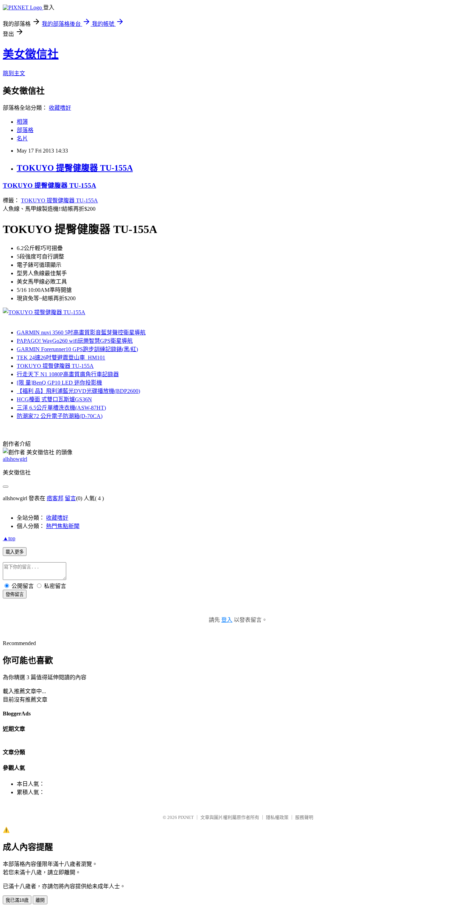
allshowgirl (15, 459)
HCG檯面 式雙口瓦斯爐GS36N (54, 399)
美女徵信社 (31, 54)
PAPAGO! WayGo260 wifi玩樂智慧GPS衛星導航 (75, 341)
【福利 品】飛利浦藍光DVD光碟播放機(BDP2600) (78, 391)
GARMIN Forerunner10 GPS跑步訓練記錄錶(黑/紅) (77, 349)
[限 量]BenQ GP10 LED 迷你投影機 (59, 383)
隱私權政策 (277, 817)
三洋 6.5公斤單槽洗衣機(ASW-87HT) (61, 408)
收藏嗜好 (60, 108)
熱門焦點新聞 (62, 526)
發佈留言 (15, 594)
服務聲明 (304, 817)
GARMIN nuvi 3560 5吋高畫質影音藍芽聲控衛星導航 (81, 332)
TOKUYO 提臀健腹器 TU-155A (75, 167)
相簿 (22, 122)
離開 (40, 900)
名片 (22, 138)
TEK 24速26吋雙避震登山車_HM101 (61, 358)
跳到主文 (14, 73)
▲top (9, 538)
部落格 (25, 130)
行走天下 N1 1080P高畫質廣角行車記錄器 (68, 374)
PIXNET (186, 817)
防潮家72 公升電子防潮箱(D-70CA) (59, 416)
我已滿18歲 (17, 900)
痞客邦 (55, 498)
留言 (70, 498)
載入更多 (15, 552)
